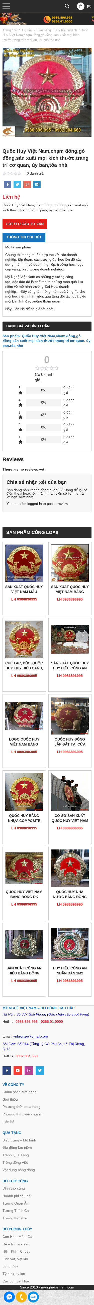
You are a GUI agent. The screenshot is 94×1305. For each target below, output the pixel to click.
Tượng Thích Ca (16, 1211)
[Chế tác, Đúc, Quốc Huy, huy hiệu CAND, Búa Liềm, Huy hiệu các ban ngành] (24, 639)
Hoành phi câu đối (17, 1196)
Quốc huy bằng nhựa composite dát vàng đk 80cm (24, 818)
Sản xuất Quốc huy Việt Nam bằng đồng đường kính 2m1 (70, 590)
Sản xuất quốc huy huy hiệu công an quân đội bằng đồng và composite (70, 666)
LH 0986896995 (24, 599)
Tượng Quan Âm (16, 1203)
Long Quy (10, 1266)
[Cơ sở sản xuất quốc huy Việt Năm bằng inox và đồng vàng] (70, 792)
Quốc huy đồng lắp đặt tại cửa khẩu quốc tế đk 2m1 (69, 742)
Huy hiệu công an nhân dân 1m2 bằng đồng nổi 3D (70, 971)
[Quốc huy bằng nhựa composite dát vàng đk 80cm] (24, 792)
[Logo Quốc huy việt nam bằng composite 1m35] (24, 716)
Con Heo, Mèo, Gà (17, 1237)
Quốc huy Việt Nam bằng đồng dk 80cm (24, 895)
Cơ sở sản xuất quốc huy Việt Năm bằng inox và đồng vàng (69, 818)
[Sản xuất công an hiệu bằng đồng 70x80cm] (24, 944)
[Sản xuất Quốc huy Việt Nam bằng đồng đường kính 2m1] (70, 563)
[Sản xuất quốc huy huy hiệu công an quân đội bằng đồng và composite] (70, 639)
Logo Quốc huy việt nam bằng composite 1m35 (24, 742)
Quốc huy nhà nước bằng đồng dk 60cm (70, 895)
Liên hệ (8, 1122)
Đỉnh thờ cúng (14, 1188)
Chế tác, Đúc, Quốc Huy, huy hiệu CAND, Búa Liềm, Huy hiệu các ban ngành (24, 666)
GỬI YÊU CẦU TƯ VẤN (25, 224)
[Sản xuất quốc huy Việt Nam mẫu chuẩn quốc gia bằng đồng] (24, 563)
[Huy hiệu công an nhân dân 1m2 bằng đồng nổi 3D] (70, 944)
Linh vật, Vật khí (15, 1259)
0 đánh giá (35, 173)
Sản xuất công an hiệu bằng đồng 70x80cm (24, 971)
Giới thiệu (10, 1099)
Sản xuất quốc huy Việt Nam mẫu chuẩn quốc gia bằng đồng (24, 590)
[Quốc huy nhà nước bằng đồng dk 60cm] (70, 868)
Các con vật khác (16, 1281)
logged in (34, 504)
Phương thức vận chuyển (23, 1114)
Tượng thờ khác (15, 1218)
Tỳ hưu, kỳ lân (14, 1274)
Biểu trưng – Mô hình (19, 1140)
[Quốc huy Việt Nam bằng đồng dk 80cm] (24, 868)
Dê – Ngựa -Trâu (16, 1244)
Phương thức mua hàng (21, 1107)
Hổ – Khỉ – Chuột (16, 1251)
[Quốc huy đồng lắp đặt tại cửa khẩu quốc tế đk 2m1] (70, 716)
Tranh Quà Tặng (16, 1155)
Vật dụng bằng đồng (19, 1170)
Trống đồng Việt (15, 1163)
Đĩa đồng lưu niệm (17, 1147)
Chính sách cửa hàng (20, 1092)
